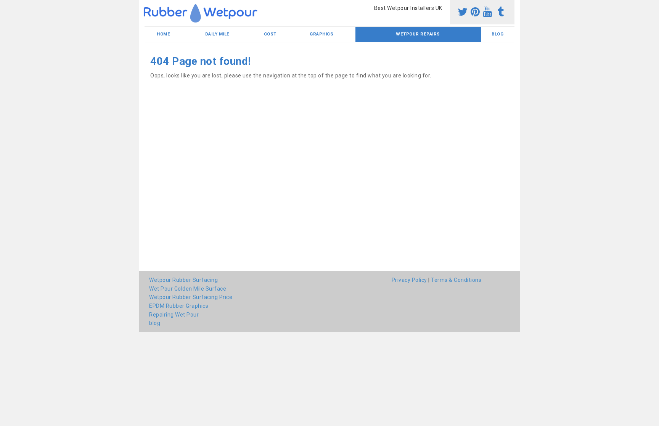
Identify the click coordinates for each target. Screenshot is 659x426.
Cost (270, 34)
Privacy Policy (409, 280)
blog (497, 34)
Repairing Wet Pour (174, 315)
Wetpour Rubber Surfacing (183, 280)
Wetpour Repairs (418, 34)
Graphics (321, 34)
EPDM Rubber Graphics (178, 306)
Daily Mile (217, 34)
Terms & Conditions (456, 280)
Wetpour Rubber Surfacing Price (190, 297)
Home (163, 34)
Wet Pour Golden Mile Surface (187, 289)
